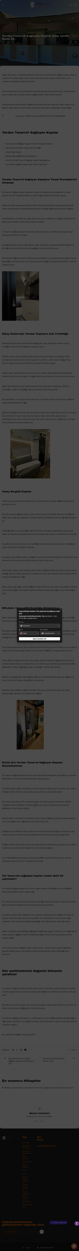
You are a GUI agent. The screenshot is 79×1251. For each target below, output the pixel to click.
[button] (39, 626)
